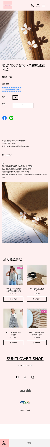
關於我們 (22, 410)
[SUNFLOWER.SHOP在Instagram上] (25, 378)
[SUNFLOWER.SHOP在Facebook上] (17, 378)
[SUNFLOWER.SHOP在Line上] (33, 378)
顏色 (3, 97)
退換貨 (28, 410)
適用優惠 (5, 84)
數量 (3, 104)
